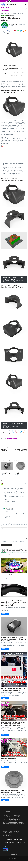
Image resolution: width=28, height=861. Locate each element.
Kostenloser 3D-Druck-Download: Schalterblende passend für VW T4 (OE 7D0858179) (13, 639)
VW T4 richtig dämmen (9, 758)
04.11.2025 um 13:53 (7, 485)
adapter (9, 438)
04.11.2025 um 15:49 (9, 509)
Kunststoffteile (15, 8)
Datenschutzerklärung (10, 840)
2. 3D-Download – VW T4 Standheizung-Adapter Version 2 (13, 73)
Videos (2, 7)
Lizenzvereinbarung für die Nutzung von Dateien (14, 842)
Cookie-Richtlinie (19, 840)
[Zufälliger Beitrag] (22, 8)
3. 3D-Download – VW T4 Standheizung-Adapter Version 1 (13, 76)
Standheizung (13, 438)
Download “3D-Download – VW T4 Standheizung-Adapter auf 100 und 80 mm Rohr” (13, 425)
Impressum (9, 839)
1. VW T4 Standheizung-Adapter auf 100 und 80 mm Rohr (13, 69)
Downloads (8, 7)
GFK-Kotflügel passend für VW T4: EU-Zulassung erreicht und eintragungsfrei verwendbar (13, 723)
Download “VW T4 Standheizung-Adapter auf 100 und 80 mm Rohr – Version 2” (14, 279)
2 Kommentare (21, 24)
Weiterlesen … (5, 613)
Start (2, 13)
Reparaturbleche (5, 10)
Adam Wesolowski (13, 24)
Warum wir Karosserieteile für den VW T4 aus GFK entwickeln (13, 689)
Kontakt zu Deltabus (17, 839)
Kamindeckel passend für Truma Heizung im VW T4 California (20, 472)
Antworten (24, 483)
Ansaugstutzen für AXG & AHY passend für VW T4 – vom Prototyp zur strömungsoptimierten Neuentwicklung (13, 603)
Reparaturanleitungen (6, 8)
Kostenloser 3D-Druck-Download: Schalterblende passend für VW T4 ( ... (7, 472)
